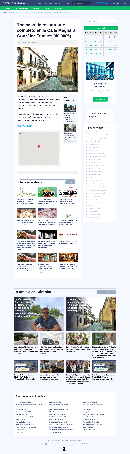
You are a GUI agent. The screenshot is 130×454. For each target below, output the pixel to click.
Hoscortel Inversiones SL (57, 414)
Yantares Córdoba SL (56, 432)
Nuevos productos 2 (95, 199)
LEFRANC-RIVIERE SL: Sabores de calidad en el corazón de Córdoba (68, 267)
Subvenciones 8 (94, 217)
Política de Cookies (69, 443)
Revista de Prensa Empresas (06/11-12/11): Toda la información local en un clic (103, 377)
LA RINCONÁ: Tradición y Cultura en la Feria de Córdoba (68, 244)
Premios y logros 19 (95, 208)
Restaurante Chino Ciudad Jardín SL (60, 424)
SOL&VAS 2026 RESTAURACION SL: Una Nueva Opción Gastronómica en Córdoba (46, 269)
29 (101, 54)
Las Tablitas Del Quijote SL (57, 417)
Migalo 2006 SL (20, 419)
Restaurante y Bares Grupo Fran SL (94, 424)
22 (101, 49)
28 (96, 54)
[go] (86, 21)
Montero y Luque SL (89, 419)
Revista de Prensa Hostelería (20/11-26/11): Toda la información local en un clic (24, 377)
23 (105, 49)
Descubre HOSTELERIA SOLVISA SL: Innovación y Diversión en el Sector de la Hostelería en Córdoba (26, 246)
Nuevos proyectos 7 (95, 202)
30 (105, 54)
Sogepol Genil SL (21, 429)
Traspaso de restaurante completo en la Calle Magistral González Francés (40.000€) (78, 305)
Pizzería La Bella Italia (23, 422)
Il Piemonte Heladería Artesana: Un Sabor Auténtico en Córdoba (25, 201)
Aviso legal (52, 443)
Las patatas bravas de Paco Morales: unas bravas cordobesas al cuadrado (50, 377)
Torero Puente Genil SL (90, 429)
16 (105, 45)
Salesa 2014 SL (88, 427)
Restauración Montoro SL (91, 422)
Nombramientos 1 (94, 181)
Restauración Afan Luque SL (58, 422)
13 (91, 45)
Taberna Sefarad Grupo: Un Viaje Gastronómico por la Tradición (26, 222)
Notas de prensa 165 (95, 184)
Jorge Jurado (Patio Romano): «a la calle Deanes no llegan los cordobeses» (78, 349)
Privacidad (59, 443)
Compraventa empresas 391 (98, 135)
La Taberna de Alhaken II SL (24, 417)
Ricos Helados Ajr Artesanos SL (26, 427)
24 (110, 49)
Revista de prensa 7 (95, 214)
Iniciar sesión (116, 3)
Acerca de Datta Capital (81, 443)
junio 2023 (101, 28)
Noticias (11, 12)
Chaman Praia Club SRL (23, 412)
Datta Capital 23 (94, 141)
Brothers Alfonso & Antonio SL (58, 409)
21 (96, 49)
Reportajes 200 (93, 211)
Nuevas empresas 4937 (96, 193)
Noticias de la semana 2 (96, 190)
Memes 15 (92, 178)
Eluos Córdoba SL (55, 412)
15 (101, 45)
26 (86, 54)
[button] (36, 8)
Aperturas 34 (93, 132)
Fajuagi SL (86, 412)
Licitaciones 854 (94, 175)
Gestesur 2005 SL (21, 414)
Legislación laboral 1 (95, 168)
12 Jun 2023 (24, 42)
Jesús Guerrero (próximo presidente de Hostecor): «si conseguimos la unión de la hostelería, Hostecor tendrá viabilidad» (25, 307)
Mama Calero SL (88, 417)
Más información (24, 126)
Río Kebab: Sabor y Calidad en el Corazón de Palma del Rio (47, 201)
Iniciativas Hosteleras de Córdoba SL (94, 414)
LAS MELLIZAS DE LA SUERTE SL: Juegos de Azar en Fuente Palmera (47, 222)
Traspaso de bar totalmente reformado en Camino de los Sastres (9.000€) (69, 117)
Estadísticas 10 (93, 147)
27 (91, 54)
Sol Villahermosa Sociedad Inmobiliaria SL (62, 429)
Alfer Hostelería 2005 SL (23, 402)
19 (86, 49)
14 (96, 45)
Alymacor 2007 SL (55, 402)
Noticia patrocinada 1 (95, 187)
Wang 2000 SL (20, 432)
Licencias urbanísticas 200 (97, 171)
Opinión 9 (92, 205)
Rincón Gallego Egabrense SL (58, 427)
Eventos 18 (92, 150)
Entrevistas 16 (93, 144)
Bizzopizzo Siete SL (22, 409)
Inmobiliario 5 (93, 162)
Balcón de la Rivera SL (90, 402)
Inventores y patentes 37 (96, 165)
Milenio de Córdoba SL (56, 419)
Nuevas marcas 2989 (95, 196)
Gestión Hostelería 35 (96, 153)
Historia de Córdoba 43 (96, 156)
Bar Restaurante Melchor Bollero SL (94, 404)
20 (91, 49)
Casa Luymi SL (88, 409)
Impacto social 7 (94, 159)
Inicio (4, 12)
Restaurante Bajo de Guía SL (25, 424)
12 (86, 45)
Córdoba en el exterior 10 (97, 138)
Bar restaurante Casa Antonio (58, 404)
